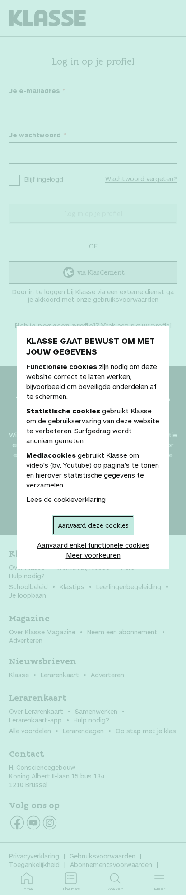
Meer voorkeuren (93, 555)
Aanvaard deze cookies (93, 525)
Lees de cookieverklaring (66, 499)
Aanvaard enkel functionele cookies (93, 545)
